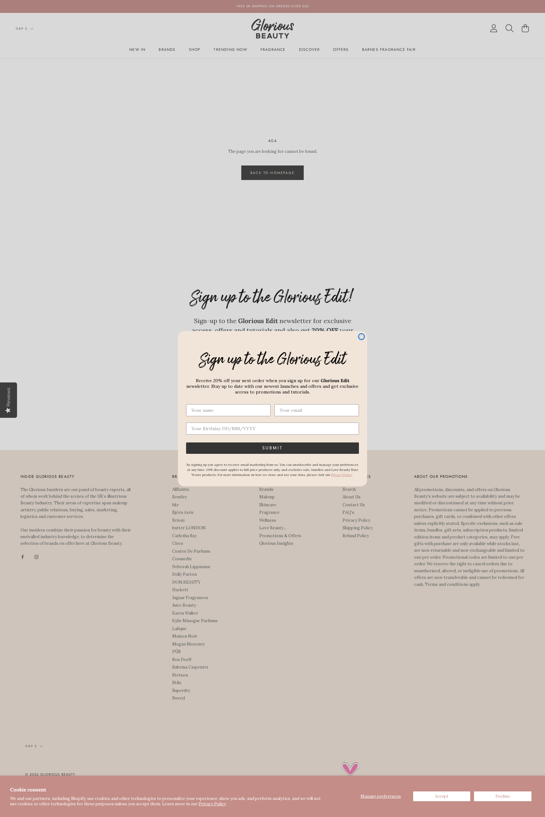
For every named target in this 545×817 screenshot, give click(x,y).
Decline (502, 796)
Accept (441, 796)
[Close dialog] (361, 336)
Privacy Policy (212, 804)
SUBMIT (272, 448)
